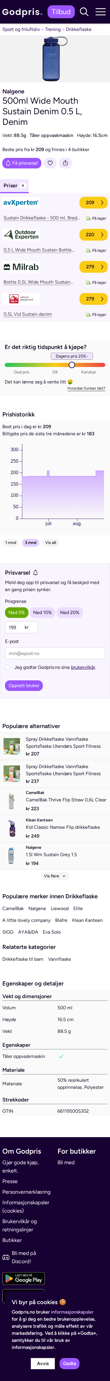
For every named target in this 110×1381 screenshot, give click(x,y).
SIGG (7, 932)
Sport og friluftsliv (21, 29)
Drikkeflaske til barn (22, 959)
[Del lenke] (65, 163)
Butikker (12, 1240)
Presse (10, 1181)
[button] (84, 12)
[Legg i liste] (50, 163)
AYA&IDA (28, 932)
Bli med (66, 1162)
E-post (12, 641)
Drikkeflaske (79, 29)
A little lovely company (26, 920)
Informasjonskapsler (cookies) (25, 1206)
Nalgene (37, 908)
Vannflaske (59, 959)
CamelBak (13, 908)
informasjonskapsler (72, 1312)
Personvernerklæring (26, 1192)
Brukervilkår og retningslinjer (19, 1225)
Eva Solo (52, 932)
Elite (78, 908)
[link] (23, 12)
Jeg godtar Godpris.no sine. (55, 667)
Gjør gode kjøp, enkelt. (20, 1166)
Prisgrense (15, 601)
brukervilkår (83, 667)
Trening (53, 29)
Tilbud (61, 11)
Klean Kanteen (87, 920)
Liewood (60, 908)
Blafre (61, 920)
